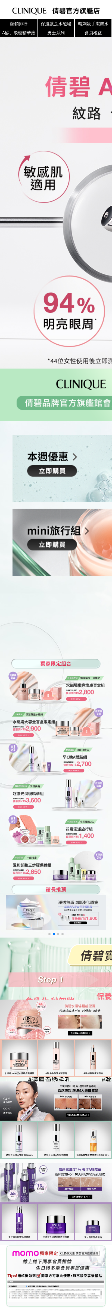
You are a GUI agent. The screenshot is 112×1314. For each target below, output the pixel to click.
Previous (71, 203)
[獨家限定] (56, 1276)
